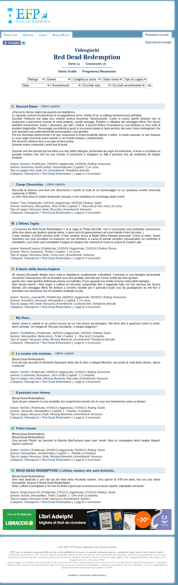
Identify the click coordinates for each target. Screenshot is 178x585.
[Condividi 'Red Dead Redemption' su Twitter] (23, 44)
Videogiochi (87, 50)
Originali (28, 35)
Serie (74, 63)
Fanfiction (11, 35)
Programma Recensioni (99, 71)
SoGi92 (24, 372)
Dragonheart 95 (30, 492)
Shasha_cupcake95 (32, 297)
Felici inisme (26, 428)
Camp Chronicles (29, 184)
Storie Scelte (67, 71)
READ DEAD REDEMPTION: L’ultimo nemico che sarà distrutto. (65, 470)
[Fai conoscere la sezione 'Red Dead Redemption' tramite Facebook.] (12, 44)
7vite (23, 203)
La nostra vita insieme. (34, 353)
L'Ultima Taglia (27, 223)
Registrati (151, 34)
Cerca (43, 35)
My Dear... (23, 318)
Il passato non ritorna (33, 392)
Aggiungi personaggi (158, 42)
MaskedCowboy (30, 248)
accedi (164, 34)
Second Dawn (27, 106)
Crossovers (96, 63)
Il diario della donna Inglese (38, 269)
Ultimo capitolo (50, 106)
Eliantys (25, 164)
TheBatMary (27, 333)
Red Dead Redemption (87, 57)
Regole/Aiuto (61, 35)
